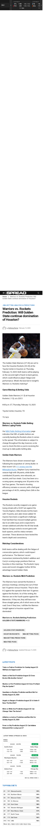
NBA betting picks (31, 634)
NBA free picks (10, 642)
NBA (13, 824)
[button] (3, 293)
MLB (25, 824)
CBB (21, 824)
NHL (29, 824)
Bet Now (34, 744)
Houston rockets (12, 634)
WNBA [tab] (5, 740)
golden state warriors (14, 630)
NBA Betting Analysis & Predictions (19, 305)
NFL (9, 824)
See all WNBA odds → (32, 778)
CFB (17, 824)
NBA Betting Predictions (14, 638)
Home (4, 297)
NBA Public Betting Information (18, 431)
